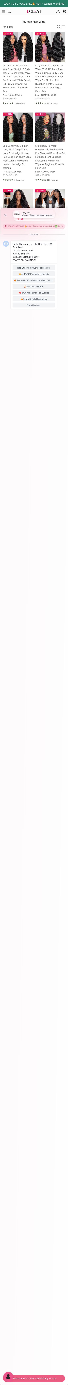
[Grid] (59, 27)
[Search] (11, 11)
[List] (63, 27)
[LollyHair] (34, 11)
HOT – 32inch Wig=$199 (49, 3)
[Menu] (3, 11)
